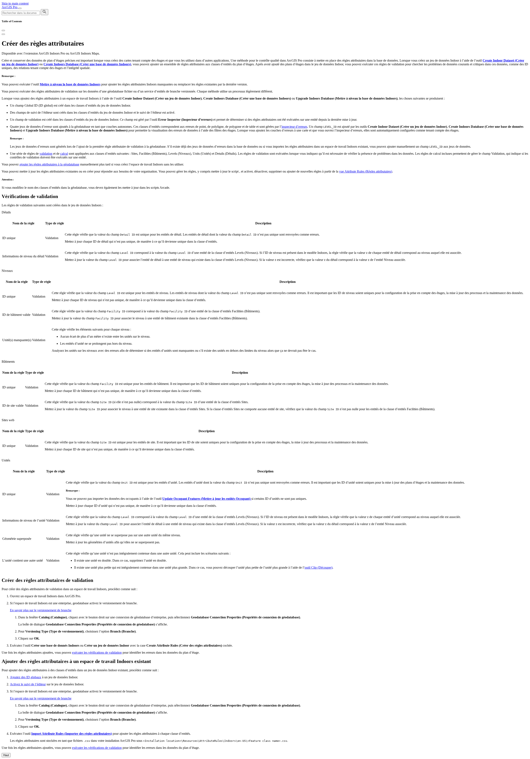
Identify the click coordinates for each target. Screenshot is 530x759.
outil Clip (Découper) (318, 567)
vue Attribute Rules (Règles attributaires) (365, 171)
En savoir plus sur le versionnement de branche (40, 610)
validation (46, 153)
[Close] (3, 30)
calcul (64, 153)
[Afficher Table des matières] (3, 34)
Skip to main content (15, 3)
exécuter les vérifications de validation (97, 652)
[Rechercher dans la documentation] (44, 12)
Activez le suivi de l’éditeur (28, 684)
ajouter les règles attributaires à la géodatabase (49, 164)
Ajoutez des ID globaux (25, 677)
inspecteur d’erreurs (294, 126)
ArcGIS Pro (10, 7)
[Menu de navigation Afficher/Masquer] (20, 8)
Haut (6, 755)
